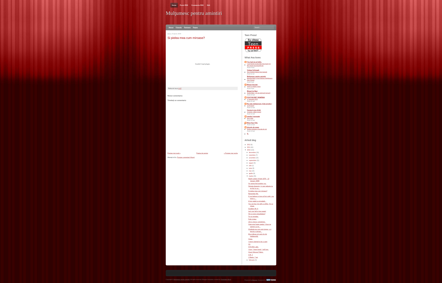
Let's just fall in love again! (257, 211)
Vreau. (250, 239)
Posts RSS (184, 5)
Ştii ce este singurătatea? (256, 214)
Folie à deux (252, 219)
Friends (179, 27)
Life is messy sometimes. (257, 222)
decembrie (252, 152)
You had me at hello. (254, 62)
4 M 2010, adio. (253, 247)
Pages (195, 27)
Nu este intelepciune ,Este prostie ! (259, 104)
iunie (250, 168)
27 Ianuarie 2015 (252, 99)
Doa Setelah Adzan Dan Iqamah (257, 72)
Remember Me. (253, 194)
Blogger (254, 280)
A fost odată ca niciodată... (257, 201)
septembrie (253, 160)
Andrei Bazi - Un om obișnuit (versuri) (258, 93)
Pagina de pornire (202, 153)
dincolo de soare (253, 127)
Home (174, 5)
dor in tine (250, 118)
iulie (250, 165)
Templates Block (226, 279)
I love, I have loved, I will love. (258, 249)
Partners (187, 27)
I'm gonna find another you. (257, 183)
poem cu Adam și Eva (253, 86)
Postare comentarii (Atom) (186, 157)
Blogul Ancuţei (252, 85)
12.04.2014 (250, 106)
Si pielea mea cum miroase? (186, 38)
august (251, 163)
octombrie (252, 158)
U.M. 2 (250, 255)
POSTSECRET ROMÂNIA (256, 97)
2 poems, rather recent (254, 112)
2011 (249, 147)
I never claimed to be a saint (257, 242)
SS (249, 244)
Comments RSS (197, 5)
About (171, 27)
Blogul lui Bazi (252, 91)
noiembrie (252, 155)
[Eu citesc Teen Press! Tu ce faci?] (253, 51)
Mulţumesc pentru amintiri (194, 13)
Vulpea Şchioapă (253, 70)
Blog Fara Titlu (252, 123)
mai (250, 171)
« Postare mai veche (231, 153)
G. (248, 134)
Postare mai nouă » (173, 153)
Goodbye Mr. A (253, 209)
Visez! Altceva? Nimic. (255, 252)
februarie (252, 260)
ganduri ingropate (253, 116)
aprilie (251, 173)
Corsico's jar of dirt (254, 110)
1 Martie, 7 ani (253, 257)
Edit (208, 5)
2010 (249, 150)
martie (251, 176)
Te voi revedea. (253, 216)
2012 (249, 144)
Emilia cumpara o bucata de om (257, 129)
